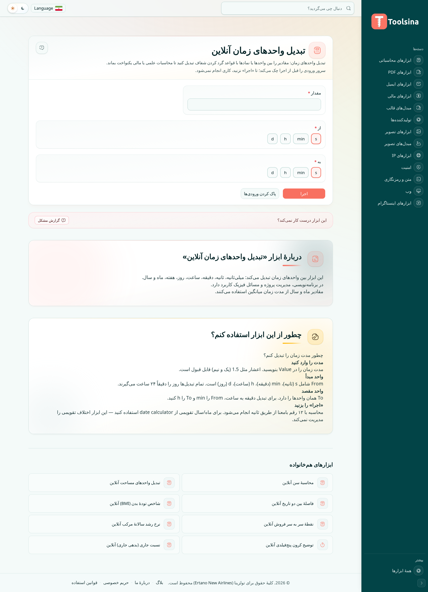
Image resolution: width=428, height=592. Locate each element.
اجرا (304, 193)
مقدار (314, 93)
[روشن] (13, 8)
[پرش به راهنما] (42, 48)
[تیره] (23, 8)
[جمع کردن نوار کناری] (421, 583)
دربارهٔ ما (142, 582)
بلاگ (159, 582)
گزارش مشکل (49, 220)
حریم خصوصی (116, 582)
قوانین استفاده (84, 582)
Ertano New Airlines (213, 583)
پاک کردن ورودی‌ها (260, 193)
